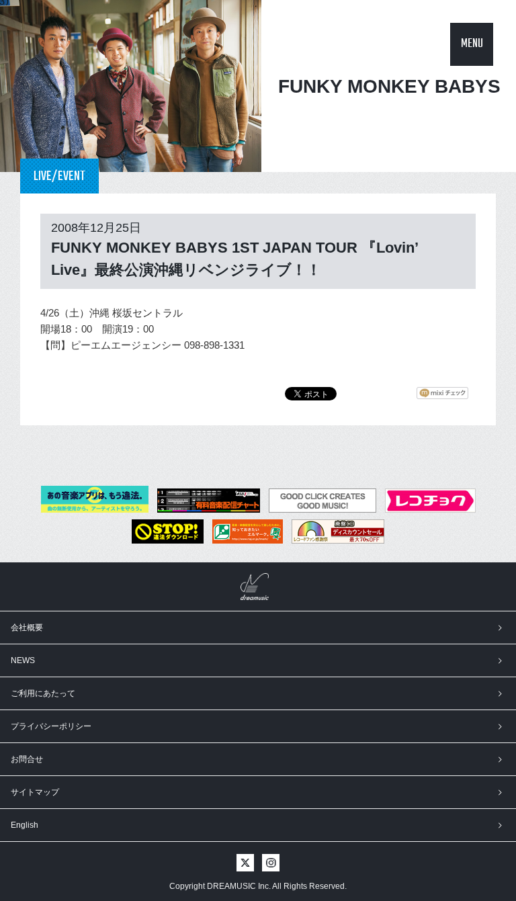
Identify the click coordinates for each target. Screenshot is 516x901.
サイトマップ (35, 792)
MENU (472, 44)
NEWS (23, 660)
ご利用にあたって (43, 693)
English (24, 825)
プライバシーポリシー (51, 726)
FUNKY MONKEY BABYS (389, 86)
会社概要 (27, 627)
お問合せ (27, 759)
